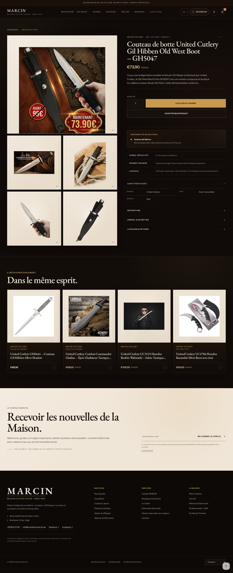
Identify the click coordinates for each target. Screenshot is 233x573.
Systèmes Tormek (197, 513)
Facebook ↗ (54, 527)
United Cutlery (135, 37)
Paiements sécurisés (151, 508)
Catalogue (12, 30)
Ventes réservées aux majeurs (155, 513)
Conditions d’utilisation (132, 562)
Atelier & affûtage (102, 513)
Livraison (146, 503)
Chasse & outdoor (102, 508)
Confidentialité (147, 451)
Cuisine (96, 12)
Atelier (125, 12)
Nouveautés (67, 12)
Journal (192, 498)
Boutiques (156, 12)
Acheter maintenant (176, 113)
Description (133, 210)
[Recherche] (199, 11)
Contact (145, 518)
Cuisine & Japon (101, 503)
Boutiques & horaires (151, 498)
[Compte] (214, 11)
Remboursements (98, 562)
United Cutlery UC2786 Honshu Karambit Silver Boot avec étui (196, 356)
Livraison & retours (138, 229)
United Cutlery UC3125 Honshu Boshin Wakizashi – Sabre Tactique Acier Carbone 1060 (142, 356)
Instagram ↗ (67, 527)
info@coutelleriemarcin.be (34, 527)
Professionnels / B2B (198, 508)
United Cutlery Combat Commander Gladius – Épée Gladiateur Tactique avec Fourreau (88, 356)
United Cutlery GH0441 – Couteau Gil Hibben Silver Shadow (32, 356)
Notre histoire (195, 494)
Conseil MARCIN (149, 494)
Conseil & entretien (138, 220)
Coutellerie (99, 498)
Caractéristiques (137, 184)
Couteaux (82, 12)
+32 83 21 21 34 (13, 527)
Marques (139, 12)
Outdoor (111, 12)
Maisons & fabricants (103, 518)
